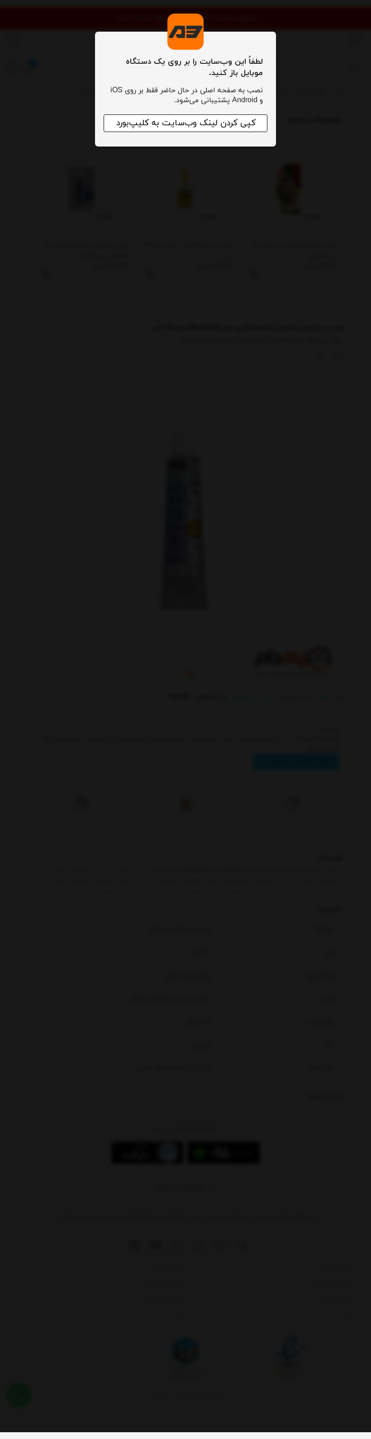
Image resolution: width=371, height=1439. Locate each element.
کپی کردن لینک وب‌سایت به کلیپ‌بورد (186, 123)
